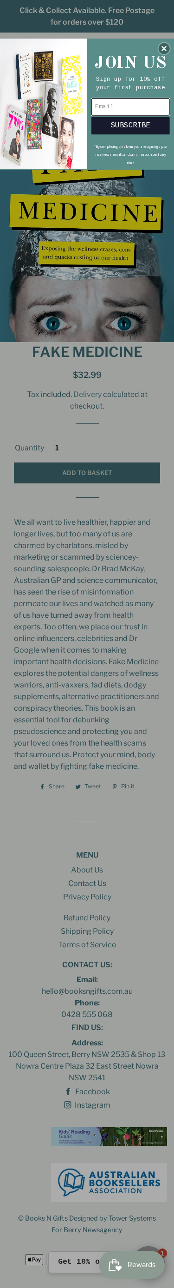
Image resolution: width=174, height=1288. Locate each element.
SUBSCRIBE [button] (130, 125)
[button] (164, 48)
